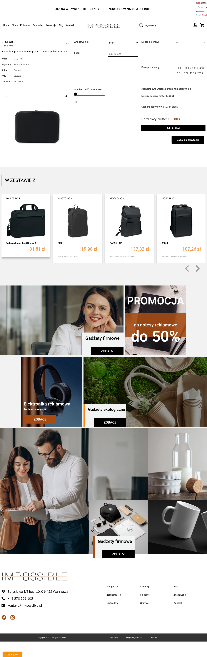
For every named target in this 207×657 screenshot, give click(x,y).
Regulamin (113, 637)
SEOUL (145, 243)
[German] (203, 3)
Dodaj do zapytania (188, 139)
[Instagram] (12, 617)
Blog (60, 25)
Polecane (25, 25)
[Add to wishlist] (67, 43)
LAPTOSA (199, 243)
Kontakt (70, 25)
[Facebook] (4, 617)
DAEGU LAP (96, 243)
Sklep (15, 25)
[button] (66, 96)
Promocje (51, 25)
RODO (154, 637)
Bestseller (38, 25)
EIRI (41, 243)
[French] (200, 3)
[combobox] (164, 25)
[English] (197, 3)
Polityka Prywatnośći (134, 637)
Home (6, 25)
